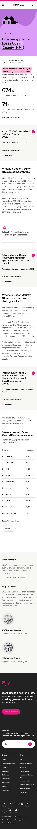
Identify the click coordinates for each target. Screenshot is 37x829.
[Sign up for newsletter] (30, 744)
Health (4, 786)
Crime (4, 759)
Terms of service (7, 820)
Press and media (25, 788)
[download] (33, 131)
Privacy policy (19, 820)
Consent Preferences (9, 823)
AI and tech (23, 792)
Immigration (6, 782)
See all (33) (9, 528)
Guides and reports (26, 763)
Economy (5, 767)
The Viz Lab (23, 767)
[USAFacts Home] (18, 5)
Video (21, 759)
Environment (6, 775)
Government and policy (27, 785)
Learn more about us (11, 712)
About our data (24, 781)
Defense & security (8, 763)
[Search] (32, 4)
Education (5, 771)
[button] (12, 45)
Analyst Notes (24, 771)
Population (6, 34)
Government (6, 779)
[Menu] (3, 5)
